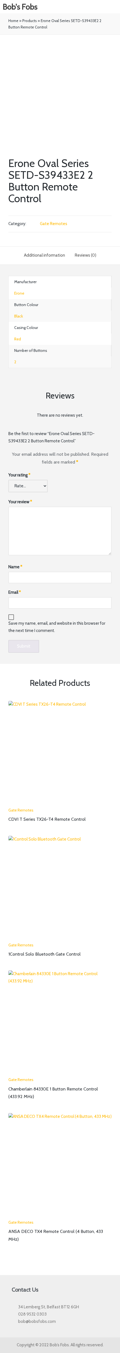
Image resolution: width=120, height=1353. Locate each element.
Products (29, 20)
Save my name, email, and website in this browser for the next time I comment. (56, 627)
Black (18, 316)
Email (14, 592)
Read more (60, 803)
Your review (20, 501)
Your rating (19, 475)
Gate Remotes (53, 223)
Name (15, 566)
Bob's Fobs (20, 6)
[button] (114, 6)
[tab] (44, 255)
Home (13, 20)
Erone (19, 293)
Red (17, 339)
